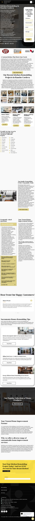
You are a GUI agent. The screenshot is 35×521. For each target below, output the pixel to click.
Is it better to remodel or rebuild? (7, 263)
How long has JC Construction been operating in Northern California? (7, 270)
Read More (9, 343)
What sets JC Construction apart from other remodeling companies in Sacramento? (8, 274)
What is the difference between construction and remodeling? (7, 224)
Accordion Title (4, 284)
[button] (9, 224)
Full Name (28, 18)
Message (27, 31)
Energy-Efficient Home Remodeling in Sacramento (16, 375)
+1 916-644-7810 (7, 503)
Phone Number (29, 22)
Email (27, 27)
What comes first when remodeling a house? (5, 261)
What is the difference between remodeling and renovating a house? (7, 257)
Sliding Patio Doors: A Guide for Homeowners (14, 356)
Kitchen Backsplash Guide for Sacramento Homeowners (17, 336)
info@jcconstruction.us (8, 500)
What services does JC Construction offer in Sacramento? (8, 266)
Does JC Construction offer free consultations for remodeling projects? (7, 277)
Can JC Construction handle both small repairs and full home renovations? (7, 281)
